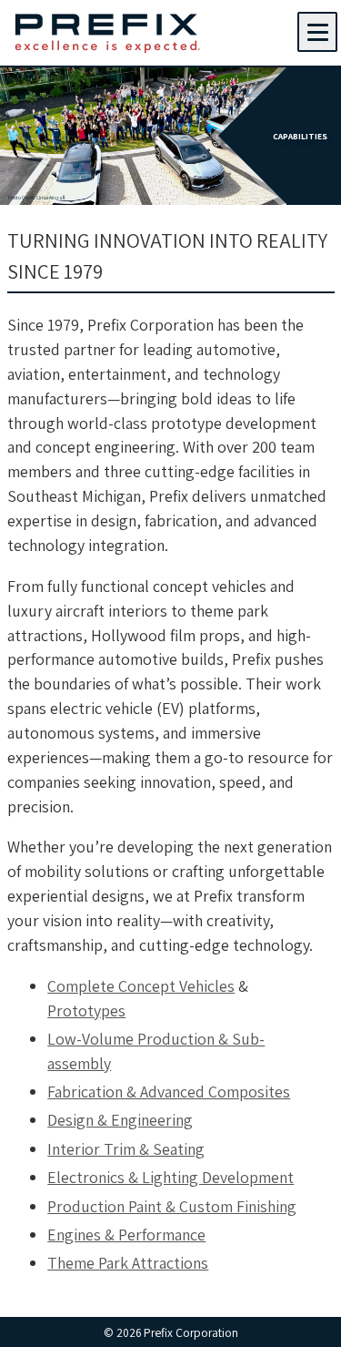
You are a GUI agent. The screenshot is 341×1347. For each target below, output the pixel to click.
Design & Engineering (120, 1119)
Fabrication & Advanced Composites (168, 1091)
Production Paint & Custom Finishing (171, 1206)
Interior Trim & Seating (126, 1148)
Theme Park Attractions (127, 1262)
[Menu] (317, 32)
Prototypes (86, 1010)
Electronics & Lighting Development (170, 1177)
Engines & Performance (126, 1234)
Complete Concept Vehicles (141, 985)
